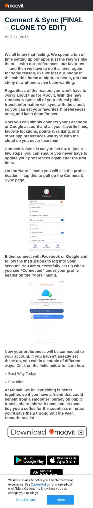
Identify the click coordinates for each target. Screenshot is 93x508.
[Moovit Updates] (46, 5)
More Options (26, 500)
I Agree (60, 500)
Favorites (16, 382)
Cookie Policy (40, 484)
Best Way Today (22, 373)
